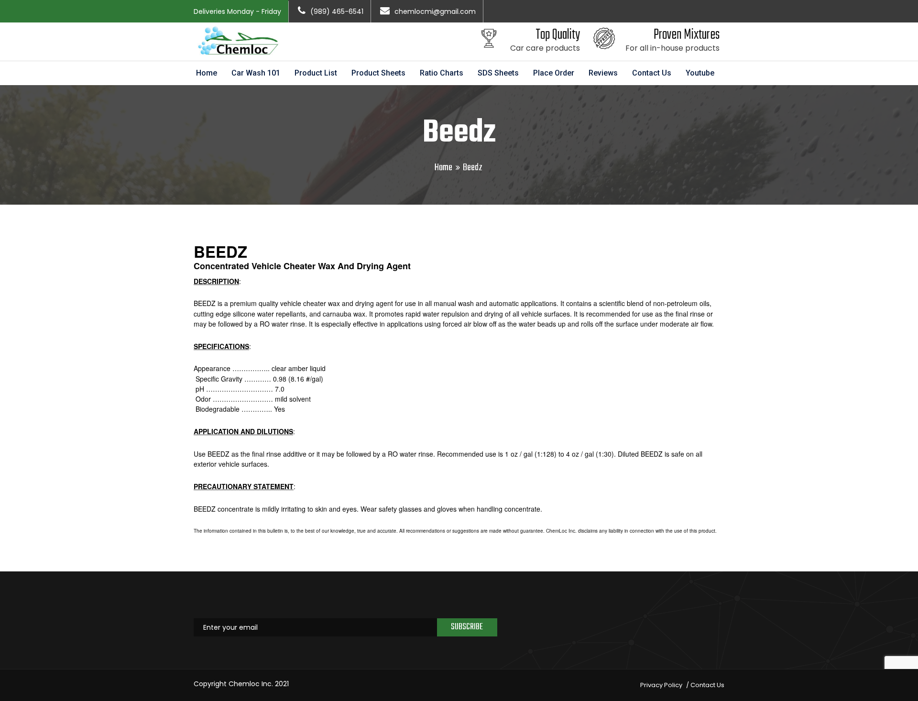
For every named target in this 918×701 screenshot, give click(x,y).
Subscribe (467, 627)
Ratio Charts (441, 72)
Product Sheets (378, 72)
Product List (316, 72)
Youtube (700, 72)
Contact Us (651, 72)
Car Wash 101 (255, 72)
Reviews (603, 72)
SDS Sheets (498, 72)
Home (206, 72)
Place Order (553, 72)
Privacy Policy (661, 685)
